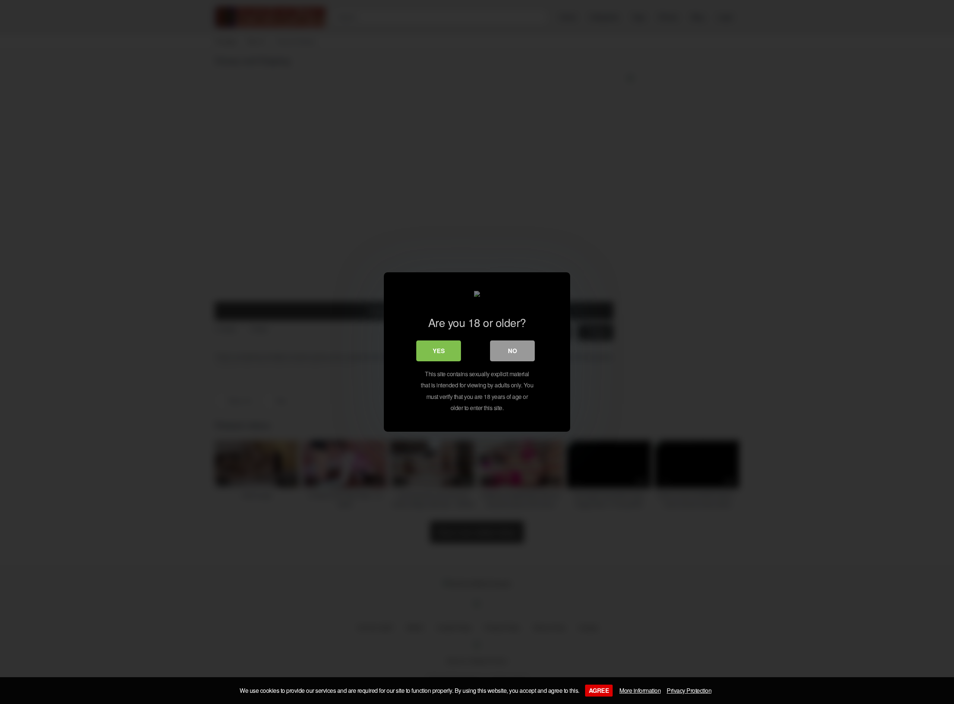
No (512, 350)
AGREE (599, 690)
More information (640, 690)
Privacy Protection (689, 690)
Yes (439, 350)
